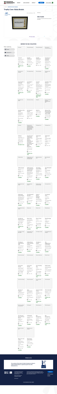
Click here (38, 372)
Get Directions (16, 378)
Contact (48, 375)
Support (50, 371)
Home (6, 6)
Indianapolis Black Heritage (13, 6)
